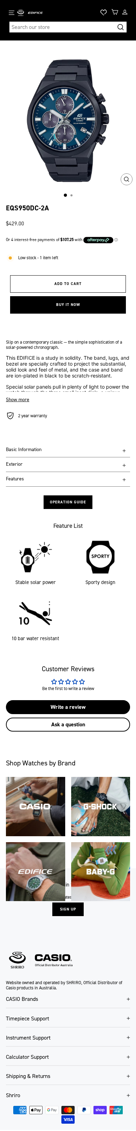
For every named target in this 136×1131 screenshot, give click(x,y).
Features (15, 478)
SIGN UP (68, 909)
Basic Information (23, 449)
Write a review (68, 707)
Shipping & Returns (28, 1076)
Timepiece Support (27, 1018)
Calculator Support (27, 1057)
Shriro (13, 1095)
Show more (17, 400)
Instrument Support (28, 1037)
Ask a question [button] (68, 724)
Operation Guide (68, 502)
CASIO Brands (22, 999)
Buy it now (68, 304)
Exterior (14, 464)
